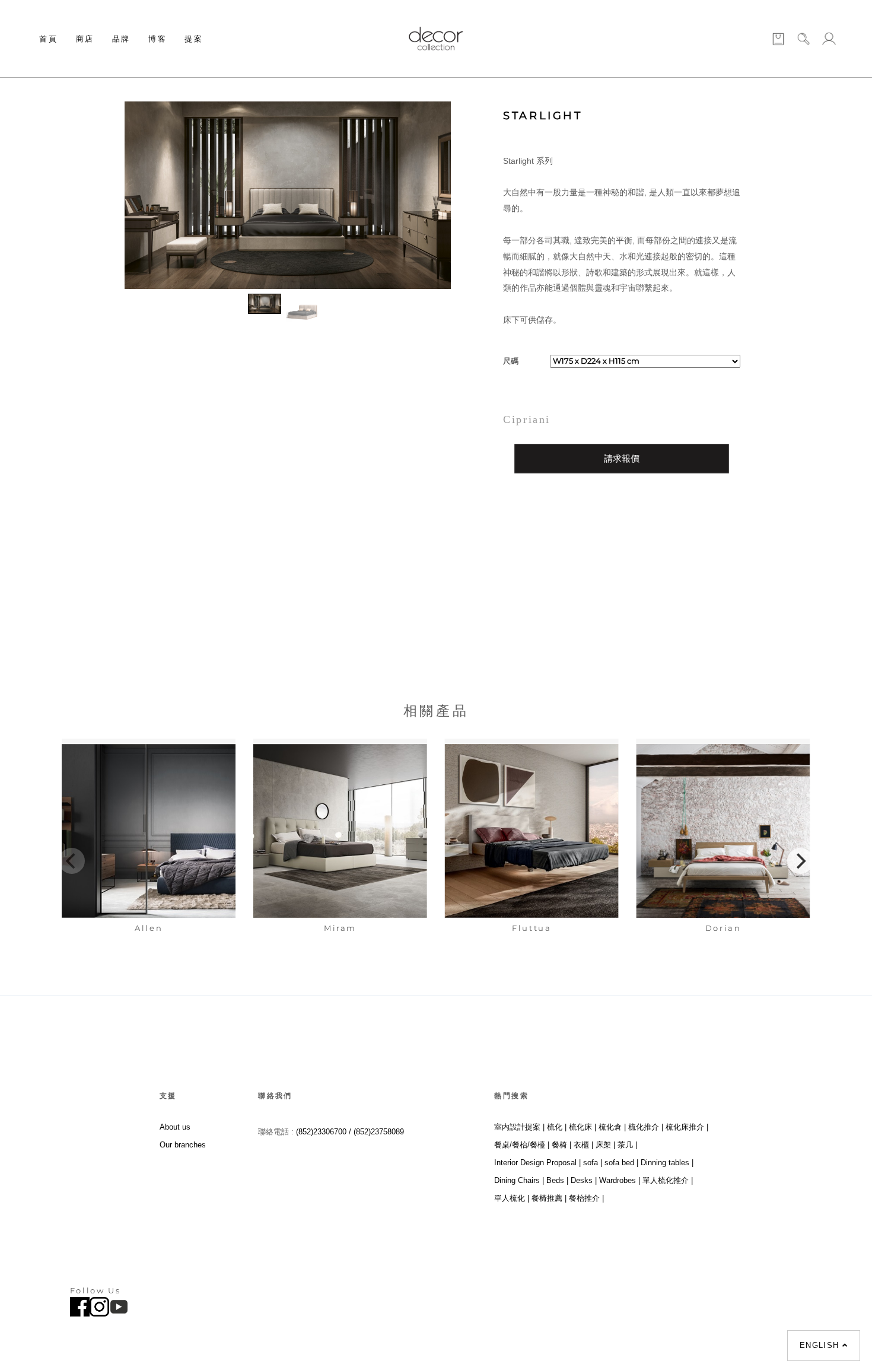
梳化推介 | (645, 1126)
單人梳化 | (511, 1198)
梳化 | (557, 1126)
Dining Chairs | (519, 1180)
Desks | (584, 1180)
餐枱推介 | (586, 1198)
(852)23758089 (380, 1131)
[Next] (800, 861)
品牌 (121, 38)
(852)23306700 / (325, 1131)
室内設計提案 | (519, 1126)
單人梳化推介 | (667, 1180)
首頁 (48, 38)
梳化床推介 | (687, 1126)
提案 (193, 38)
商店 (85, 38)
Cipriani (526, 419)
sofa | (592, 1162)
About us (175, 1126)
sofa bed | (621, 1162)
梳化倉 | (612, 1126)
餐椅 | (561, 1144)
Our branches (183, 1144)
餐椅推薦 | (549, 1198)
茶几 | (627, 1144)
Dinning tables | (667, 1162)
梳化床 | (582, 1126)
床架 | (605, 1144)
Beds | (557, 1180)
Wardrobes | (619, 1180)
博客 (157, 38)
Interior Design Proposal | (537, 1162)
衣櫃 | (583, 1144)
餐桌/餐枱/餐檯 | (521, 1144)
